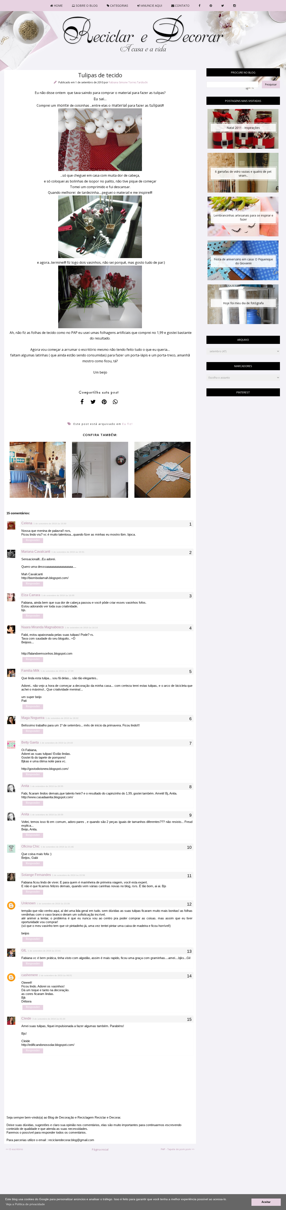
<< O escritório (14, 1149)
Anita (25, 786)
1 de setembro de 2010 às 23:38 (53, 903)
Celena (26, 523)
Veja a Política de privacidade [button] (25, 1204)
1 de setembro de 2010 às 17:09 (57, 671)
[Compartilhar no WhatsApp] (115, 401)
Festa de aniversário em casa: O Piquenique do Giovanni (243, 261)
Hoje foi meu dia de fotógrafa (243, 303)
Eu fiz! (127, 424)
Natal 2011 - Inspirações (243, 128)
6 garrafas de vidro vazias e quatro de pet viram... (243, 173)
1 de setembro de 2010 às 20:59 (46, 814)
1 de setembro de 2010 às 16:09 (57, 595)
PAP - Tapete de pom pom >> (178, 1149)
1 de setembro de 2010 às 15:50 (49, 523)
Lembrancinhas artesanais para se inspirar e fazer (243, 217)
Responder (33, 540)
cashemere (29, 975)
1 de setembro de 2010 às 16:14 (81, 627)
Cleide (26, 1018)
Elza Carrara (30, 595)
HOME (58, 6)
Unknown (28, 903)
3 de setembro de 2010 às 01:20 (48, 1019)
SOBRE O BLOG (86, 6)
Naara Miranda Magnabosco (42, 627)
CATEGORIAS (118, 6)
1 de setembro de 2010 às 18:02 (62, 718)
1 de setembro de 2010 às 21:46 (57, 847)
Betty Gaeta (30, 742)
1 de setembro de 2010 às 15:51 (68, 552)
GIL (24, 950)
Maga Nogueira (32, 718)
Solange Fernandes (36, 875)
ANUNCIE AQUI (151, 6)
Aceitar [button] (266, 1202)
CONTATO (181, 6)
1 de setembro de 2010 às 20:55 (46, 786)
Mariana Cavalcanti (35, 551)
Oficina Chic (30, 846)
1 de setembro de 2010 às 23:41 (44, 951)
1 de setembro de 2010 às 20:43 (56, 743)
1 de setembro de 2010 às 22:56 (68, 875)
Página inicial (100, 1149)
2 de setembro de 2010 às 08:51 (55, 975)
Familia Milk (30, 670)
